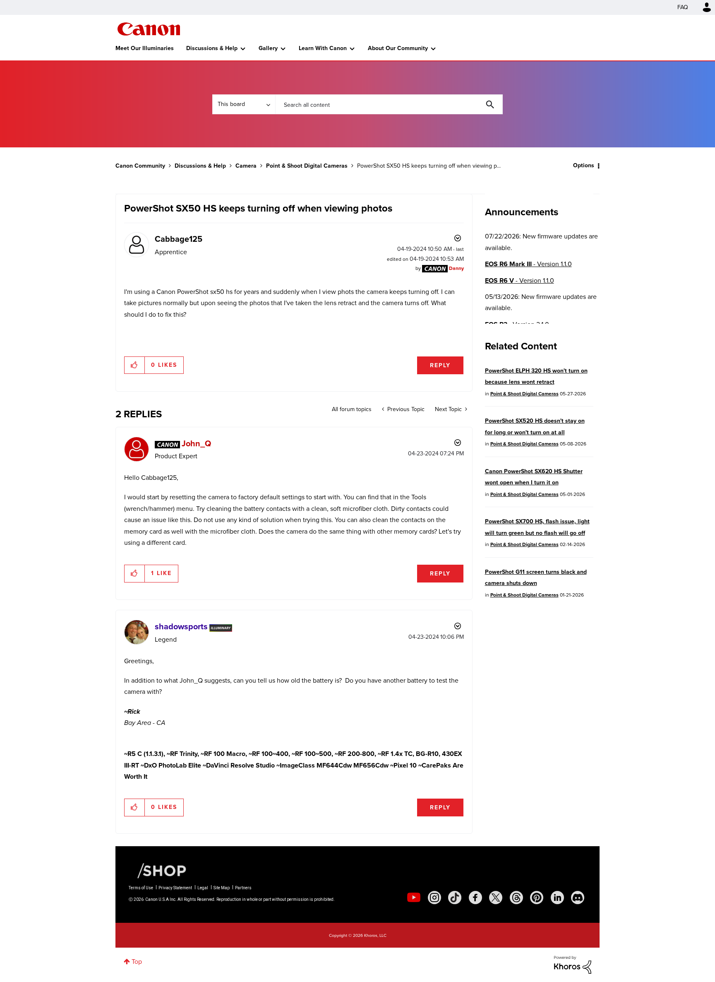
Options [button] (583, 165)
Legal (202, 888)
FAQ (682, 7)
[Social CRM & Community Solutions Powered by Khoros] (572, 964)
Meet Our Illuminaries (144, 48)
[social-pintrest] (536, 897)
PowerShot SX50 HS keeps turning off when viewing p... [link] (429, 165)
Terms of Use (141, 888)
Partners (243, 888)
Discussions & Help (212, 48)
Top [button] (137, 961)
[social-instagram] (434, 897)
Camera (246, 165)
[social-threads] (516, 897)
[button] (135, 365)
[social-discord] (577, 897)
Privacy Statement (175, 888)
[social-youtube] (413, 897)
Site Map (222, 888)
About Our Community (398, 48)
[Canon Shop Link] (158, 870)
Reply (440, 365)
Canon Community (149, 29)
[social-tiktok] (454, 897)
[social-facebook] (475, 897)
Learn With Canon (323, 48)
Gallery (268, 48)
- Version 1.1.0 (528, 264)
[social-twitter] (495, 897)
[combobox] (389, 104)
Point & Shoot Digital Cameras (307, 165)
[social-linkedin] (557, 897)
